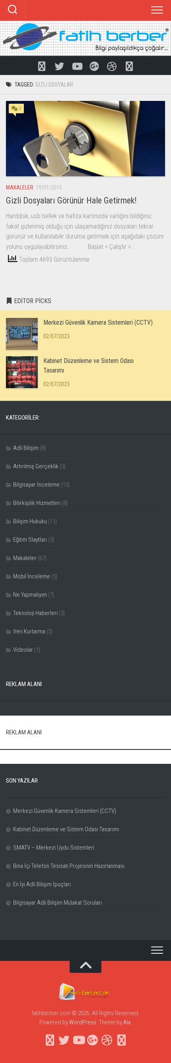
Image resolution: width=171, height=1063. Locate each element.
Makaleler (19, 187)
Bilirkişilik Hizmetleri (36, 503)
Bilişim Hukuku (30, 521)
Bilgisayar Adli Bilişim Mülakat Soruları (57, 902)
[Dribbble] (111, 65)
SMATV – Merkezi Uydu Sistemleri (53, 847)
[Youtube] (77, 65)
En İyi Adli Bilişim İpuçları (42, 884)
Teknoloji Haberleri (35, 613)
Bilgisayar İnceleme (36, 484)
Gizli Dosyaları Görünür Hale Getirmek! (71, 200)
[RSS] (129, 65)
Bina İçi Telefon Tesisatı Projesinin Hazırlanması (68, 866)
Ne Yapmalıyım (30, 594)
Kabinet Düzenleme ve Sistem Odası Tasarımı (66, 829)
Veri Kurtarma (29, 631)
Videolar (23, 649)
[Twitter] (59, 65)
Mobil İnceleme (31, 576)
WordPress (82, 1022)
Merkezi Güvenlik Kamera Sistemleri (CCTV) (98, 322)
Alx (126, 1022)
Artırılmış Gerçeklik (35, 466)
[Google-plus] (94, 65)
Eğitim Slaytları (30, 539)
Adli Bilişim (26, 448)
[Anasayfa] (42, 65)
